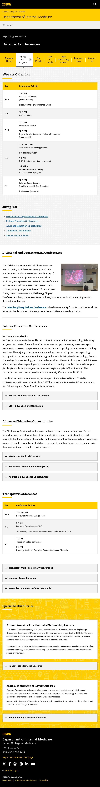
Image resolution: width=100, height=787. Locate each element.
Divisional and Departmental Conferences (27, 216)
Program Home (9, 59)
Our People (38, 59)
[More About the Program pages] (30, 60)
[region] (50, 138)
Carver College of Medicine (13, 12)
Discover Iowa (78, 59)
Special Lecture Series (17, 235)
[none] (50, 396)
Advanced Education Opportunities (23, 225)
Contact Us (92, 59)
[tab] (50, 396)
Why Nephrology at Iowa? (63, 60)
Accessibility (44, 780)
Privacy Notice (7, 780)
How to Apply (50, 60)
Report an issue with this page (17, 757)
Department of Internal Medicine (27, 17)
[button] (95, 4)
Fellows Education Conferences (22, 221)
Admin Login (11, 770)
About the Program (23, 60)
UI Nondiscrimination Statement (26, 780)
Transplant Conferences (18, 230)
